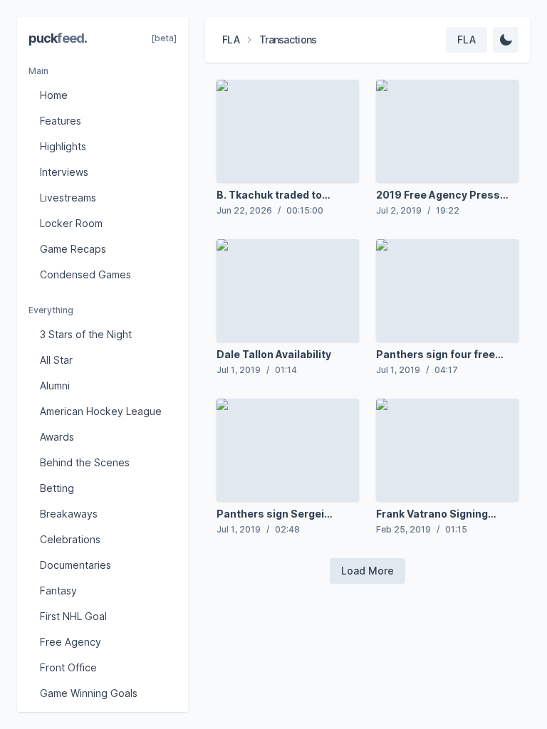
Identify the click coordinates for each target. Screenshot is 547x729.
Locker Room (71, 223)
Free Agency (70, 642)
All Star (56, 360)
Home (54, 95)
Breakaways (69, 514)
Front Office (68, 667)
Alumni (55, 385)
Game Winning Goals (88, 693)
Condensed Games (85, 274)
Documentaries (75, 565)
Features (60, 121)
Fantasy (58, 590)
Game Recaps (73, 249)
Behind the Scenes (85, 462)
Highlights (63, 146)
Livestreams (68, 198)
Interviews (64, 172)
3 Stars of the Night (86, 334)
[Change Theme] (506, 40)
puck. (57, 38)
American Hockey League (101, 411)
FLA (230, 39)
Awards (57, 437)
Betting (57, 488)
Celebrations (70, 539)
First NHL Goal (73, 616)
